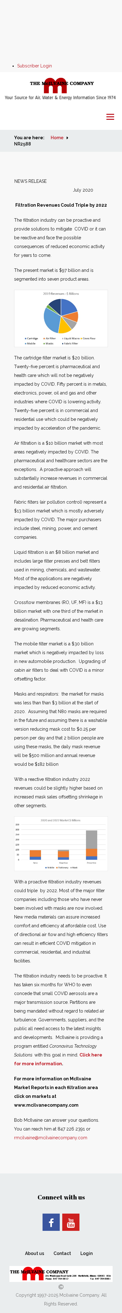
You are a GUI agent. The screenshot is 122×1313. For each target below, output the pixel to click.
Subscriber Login (34, 65)
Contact (62, 1253)
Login (86, 1253)
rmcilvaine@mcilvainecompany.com (50, 1137)
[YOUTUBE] (70, 1222)
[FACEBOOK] (51, 1222)
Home (57, 137)
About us (34, 1253)
